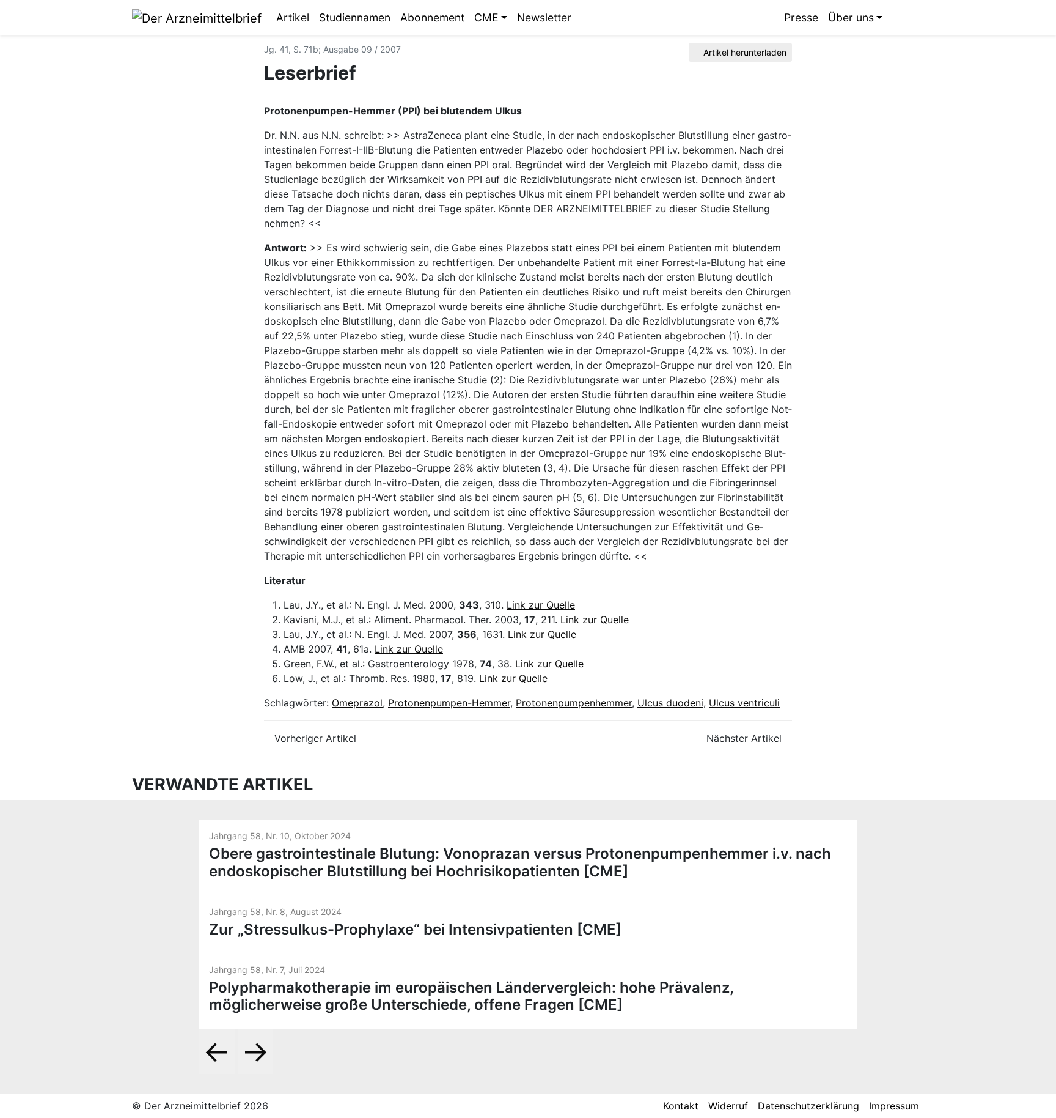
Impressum (894, 1106)
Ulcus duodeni (670, 703)
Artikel (292, 17)
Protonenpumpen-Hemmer (449, 703)
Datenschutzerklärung (808, 1106)
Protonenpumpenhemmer (574, 703)
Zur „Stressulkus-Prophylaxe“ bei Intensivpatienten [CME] (415, 929)
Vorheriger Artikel (313, 738)
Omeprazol (357, 703)
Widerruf (728, 1106)
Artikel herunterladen (744, 52)
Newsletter (544, 17)
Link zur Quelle (541, 605)
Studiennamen (355, 17)
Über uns (851, 17)
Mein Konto (915, 18)
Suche (896, 18)
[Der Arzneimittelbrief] (197, 17)
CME (486, 17)
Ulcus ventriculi (744, 703)
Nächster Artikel (745, 738)
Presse (801, 17)
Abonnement (432, 17)
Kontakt (680, 1106)
